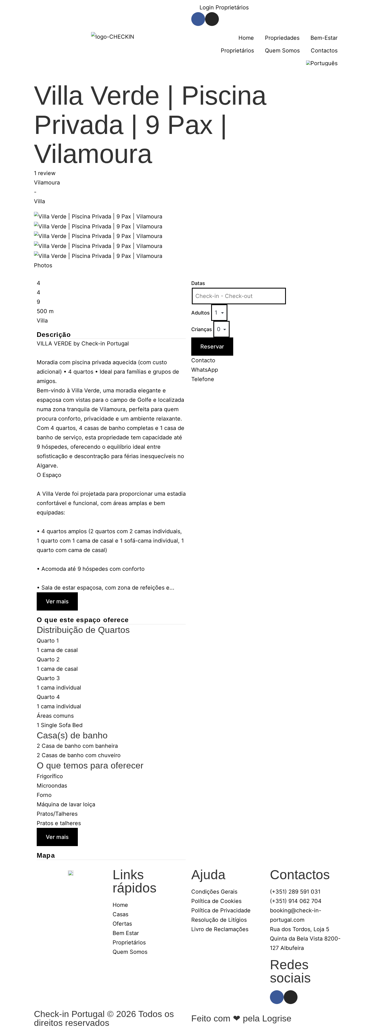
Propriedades (282, 38)
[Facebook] (198, 19)
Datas (198, 283)
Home (246, 38)
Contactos (324, 50)
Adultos (201, 313)
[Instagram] (212, 19)
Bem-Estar (324, 38)
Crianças (202, 329)
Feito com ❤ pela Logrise (241, 1018)
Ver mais (57, 601)
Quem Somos (282, 50)
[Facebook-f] (277, 997)
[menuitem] (322, 63)
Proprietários (237, 50)
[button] (98, 216)
